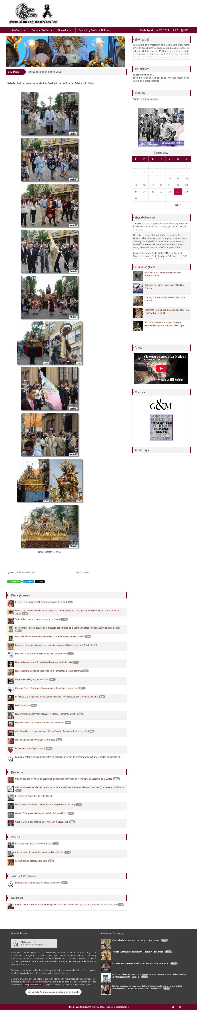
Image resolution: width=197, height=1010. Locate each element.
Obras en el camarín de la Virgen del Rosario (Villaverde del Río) (45, 804)
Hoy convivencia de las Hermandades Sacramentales (39, 722)
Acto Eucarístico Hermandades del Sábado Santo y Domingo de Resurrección (51, 731)
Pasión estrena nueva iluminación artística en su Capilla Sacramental (144, 963)
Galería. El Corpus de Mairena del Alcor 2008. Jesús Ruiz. (41, 821)
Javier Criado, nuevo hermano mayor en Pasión (37, 619)
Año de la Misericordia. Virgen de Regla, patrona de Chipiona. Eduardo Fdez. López (165, 324)
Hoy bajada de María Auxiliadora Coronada (35, 739)
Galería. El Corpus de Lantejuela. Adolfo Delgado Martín (41, 813)
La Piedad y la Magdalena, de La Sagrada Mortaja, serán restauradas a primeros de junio (57, 696)
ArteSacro (17, 30)
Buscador (63, 30)
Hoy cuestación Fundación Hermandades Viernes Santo (41, 653)
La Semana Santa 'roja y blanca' (30, 748)
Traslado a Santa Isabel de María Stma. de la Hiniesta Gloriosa (141, 952)
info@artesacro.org (33, 984)
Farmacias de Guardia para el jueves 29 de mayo (38, 882)
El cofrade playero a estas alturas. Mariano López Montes (139, 940)
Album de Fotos (145, 267)
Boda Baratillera (22, 705)
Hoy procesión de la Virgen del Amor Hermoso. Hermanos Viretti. (45, 713)
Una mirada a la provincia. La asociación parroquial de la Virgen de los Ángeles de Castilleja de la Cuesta (63, 778)
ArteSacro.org (84, 1006)
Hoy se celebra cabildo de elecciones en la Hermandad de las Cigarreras (48, 670)
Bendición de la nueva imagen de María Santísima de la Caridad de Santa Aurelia (52, 645)
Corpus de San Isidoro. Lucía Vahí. (31, 860)
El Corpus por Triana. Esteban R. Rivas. (33, 843)
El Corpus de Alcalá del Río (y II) (30, 795)
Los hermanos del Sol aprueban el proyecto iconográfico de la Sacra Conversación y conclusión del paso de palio (68, 627)
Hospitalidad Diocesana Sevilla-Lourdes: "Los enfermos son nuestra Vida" (49, 636)
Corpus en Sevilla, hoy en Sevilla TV (32, 679)
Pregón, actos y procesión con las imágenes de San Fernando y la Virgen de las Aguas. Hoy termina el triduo (66, 904)
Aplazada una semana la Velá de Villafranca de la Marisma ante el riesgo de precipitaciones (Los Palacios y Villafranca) (69, 787)
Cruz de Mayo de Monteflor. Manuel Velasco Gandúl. (39, 852)
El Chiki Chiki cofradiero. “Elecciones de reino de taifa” (40, 601)
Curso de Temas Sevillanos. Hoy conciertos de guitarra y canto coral (46, 688)
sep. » (178, 204)
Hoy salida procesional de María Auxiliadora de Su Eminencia (43, 662)
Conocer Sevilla (40, 30)
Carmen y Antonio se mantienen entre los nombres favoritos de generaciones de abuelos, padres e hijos (64, 756)
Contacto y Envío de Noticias (94, 30)
